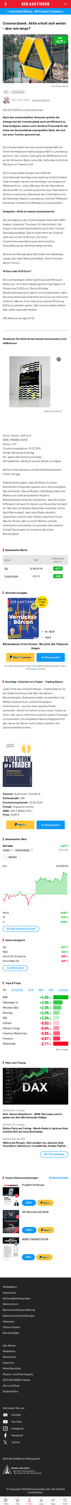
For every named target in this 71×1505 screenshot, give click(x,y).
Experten (8, 1362)
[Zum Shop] (17, 1501)
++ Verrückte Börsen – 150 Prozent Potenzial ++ (35, 11)
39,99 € (29, 1202)
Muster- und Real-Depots (18, 1374)
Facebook (17, 1435)
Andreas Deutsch (41, 100)
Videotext (9, 1321)
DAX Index (8, 845)
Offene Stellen (11, 1327)
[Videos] (6, 1501)
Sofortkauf (26, 657)
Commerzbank (18, 91)
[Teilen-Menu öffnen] (53, 1501)
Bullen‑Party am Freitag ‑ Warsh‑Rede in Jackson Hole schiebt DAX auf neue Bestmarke (35, 1130)
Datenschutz (10, 1303)
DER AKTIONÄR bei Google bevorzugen (23, 110)
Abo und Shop (11, 1385)
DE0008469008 (22, 850)
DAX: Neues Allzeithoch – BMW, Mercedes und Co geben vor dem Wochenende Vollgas (32, 1115)
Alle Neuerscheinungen (58, 1177)
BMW (5, 997)
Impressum (9, 1292)
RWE (5, 1018)
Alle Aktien (9, 1345)
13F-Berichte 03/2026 (35, 1211)
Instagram (17, 1428)
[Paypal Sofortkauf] (20, 825)
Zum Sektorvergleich (15, 967)
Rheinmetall (9, 1043)
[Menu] (66, 4)
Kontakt (16, 1414)
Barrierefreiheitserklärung (19, 1309)
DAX (6, 91)
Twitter (15, 1442)
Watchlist (13, 857)
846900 (6, 850)
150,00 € (29, 1229)
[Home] (41, 1501)
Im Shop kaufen (51, 657)
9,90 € (28, 1257)
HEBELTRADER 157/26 (35, 1239)
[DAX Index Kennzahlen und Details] (35, 888)
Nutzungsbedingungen (17, 1298)
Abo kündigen (11, 1332)
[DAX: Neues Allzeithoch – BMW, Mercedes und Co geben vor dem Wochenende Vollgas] (35, 1086)
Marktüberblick (12, 1368)
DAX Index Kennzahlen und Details (21, 928)
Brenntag (7, 1012)
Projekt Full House (33, 1184)
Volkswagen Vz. (11, 1002)
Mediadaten (10, 1286)
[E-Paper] (29, 1501)
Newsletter (10, 1356)
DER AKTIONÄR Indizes (16, 1379)
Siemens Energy (11, 1028)
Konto (33, 669)
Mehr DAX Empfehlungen (54, 1154)
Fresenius (8, 1038)
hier (18, 473)
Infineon (7, 1023)
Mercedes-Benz (11, 1007)
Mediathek (9, 1351)
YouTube (16, 1421)
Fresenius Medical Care (15, 1033)
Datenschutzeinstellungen (19, 1315)
